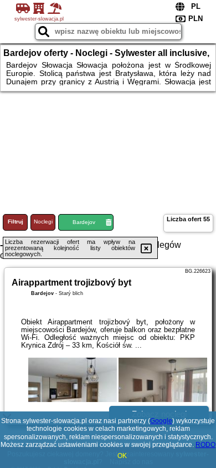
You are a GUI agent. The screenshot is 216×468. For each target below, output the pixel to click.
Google (161, 421)
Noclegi (43, 221)
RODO (205, 445)
